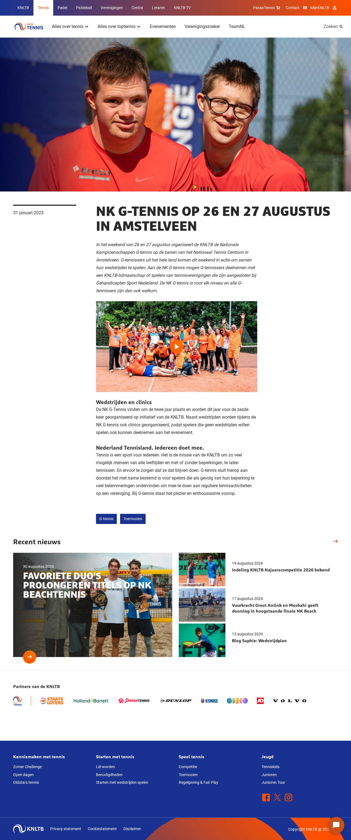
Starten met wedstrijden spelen (122, 782)
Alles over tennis (67, 26)
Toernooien (132, 519)
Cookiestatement (102, 829)
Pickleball (84, 7)
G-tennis (106, 519)
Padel (62, 7)
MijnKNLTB (319, 7)
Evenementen (163, 26)
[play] (176, 346)
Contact (292, 7)
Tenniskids (270, 767)
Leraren (158, 7)
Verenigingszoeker (202, 26)
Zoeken (331, 26)
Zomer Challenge (27, 767)
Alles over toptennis (116, 26)
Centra (137, 7)
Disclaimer (132, 829)
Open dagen (23, 775)
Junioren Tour (273, 782)
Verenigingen (112, 7)
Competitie (188, 767)
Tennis (43, 7)
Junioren (269, 775)
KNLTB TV (182, 7)
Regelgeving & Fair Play (198, 782)
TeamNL (237, 26)
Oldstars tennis (26, 782)
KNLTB (23, 7)
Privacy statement (65, 829)
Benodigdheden (109, 775)
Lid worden (105, 767)
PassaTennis (264, 7)
